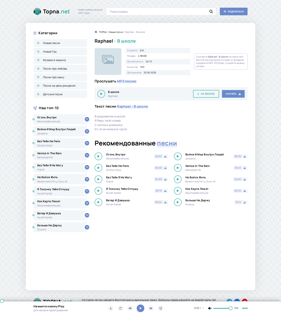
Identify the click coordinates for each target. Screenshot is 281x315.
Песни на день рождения (59, 85)
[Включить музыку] (140, 308)
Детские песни (53, 94)
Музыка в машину (54, 60)
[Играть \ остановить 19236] (101, 94)
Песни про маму (53, 77)
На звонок (208, 93)
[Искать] (211, 11)
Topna (56, 11)
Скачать (231, 93)
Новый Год (50, 51)
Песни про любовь (55, 68)
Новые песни (51, 43)
